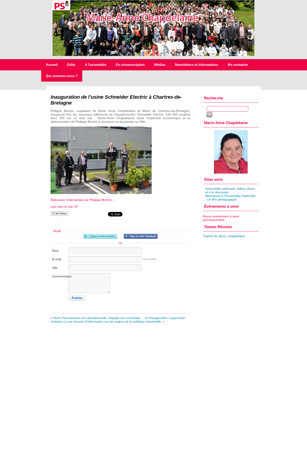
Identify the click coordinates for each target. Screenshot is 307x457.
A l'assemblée (95, 65)
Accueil (52, 65)
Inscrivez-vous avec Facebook (141, 236)
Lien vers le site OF (65, 206)
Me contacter (238, 65)
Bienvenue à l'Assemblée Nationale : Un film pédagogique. (230, 197)
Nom (55, 250)
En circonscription (130, 65)
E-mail (56, 259)
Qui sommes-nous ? (62, 76)
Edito (71, 65)
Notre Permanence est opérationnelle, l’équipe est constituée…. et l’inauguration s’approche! (119, 318)
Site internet (57, 270)
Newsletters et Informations (196, 65)
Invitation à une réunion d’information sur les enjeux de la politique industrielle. (106, 321)
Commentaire (60, 276)
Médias (159, 65)
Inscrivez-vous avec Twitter (100, 236)
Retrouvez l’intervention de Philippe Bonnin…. (83, 200)
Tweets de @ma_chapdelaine (224, 236)
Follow (62, 213)
